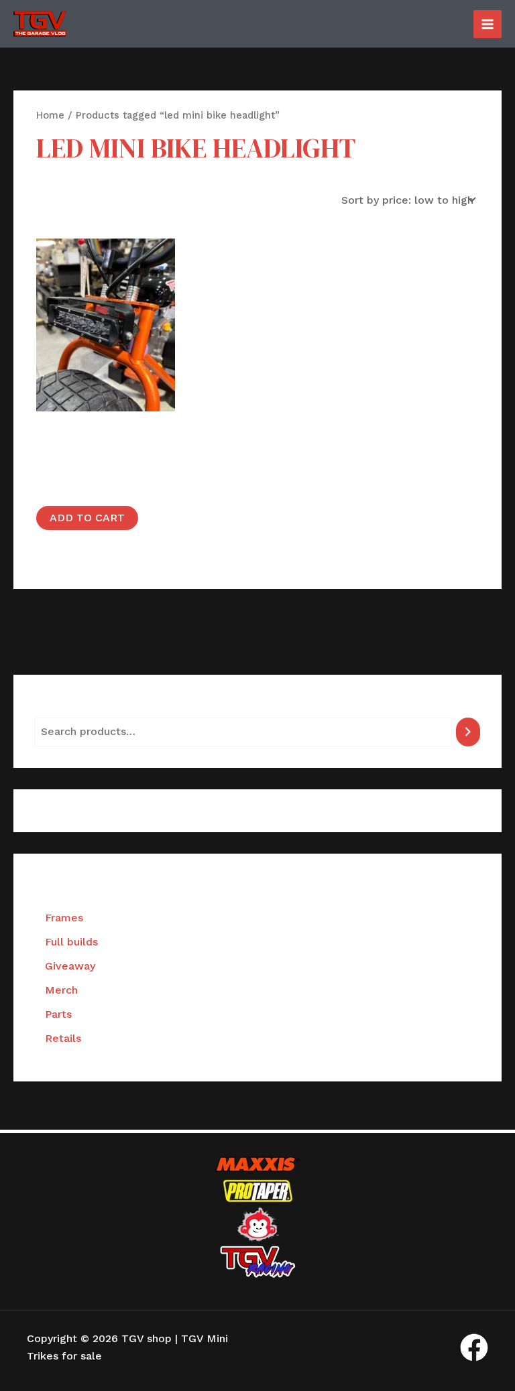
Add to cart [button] (87, 517)
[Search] (468, 732)
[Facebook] (474, 1347)
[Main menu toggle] (487, 24)
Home (50, 115)
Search (52, 706)
